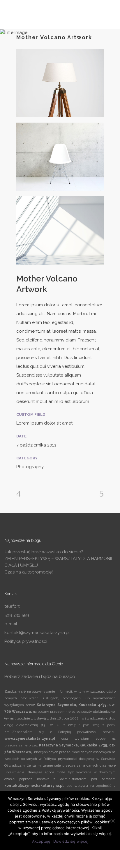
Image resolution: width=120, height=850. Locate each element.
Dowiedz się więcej (70, 841)
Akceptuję (41, 841)
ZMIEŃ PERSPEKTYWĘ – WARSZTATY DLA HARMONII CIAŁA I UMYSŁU (58, 562)
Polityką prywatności (77, 732)
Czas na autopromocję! (28, 572)
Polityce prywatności (60, 759)
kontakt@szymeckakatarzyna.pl (37, 632)
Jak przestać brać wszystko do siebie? (43, 551)
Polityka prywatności (25, 641)
